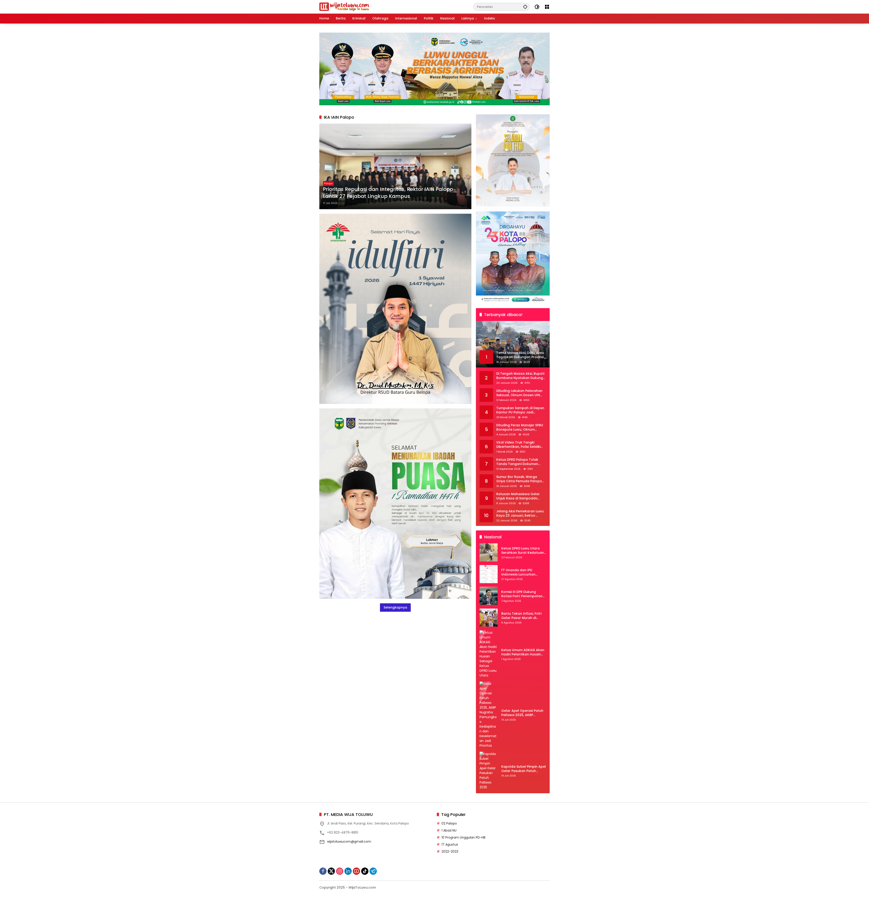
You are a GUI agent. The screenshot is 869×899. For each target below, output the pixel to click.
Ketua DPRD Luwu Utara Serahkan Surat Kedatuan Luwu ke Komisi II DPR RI (522, 550)
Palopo (328, 183)
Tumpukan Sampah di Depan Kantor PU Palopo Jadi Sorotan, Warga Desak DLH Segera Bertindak (520, 410)
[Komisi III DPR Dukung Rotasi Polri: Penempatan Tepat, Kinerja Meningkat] (489, 596)
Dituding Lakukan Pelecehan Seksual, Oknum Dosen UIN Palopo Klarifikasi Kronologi (519, 393)
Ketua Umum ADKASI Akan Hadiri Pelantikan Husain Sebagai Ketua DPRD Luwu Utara (522, 652)
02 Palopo (449, 823)
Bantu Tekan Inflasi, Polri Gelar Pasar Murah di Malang (521, 615)
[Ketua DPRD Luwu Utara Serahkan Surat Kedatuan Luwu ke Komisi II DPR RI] (489, 552)
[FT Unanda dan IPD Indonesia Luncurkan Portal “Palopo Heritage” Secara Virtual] (489, 574)
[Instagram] (339, 871)
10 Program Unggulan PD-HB (463, 837)
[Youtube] (356, 871)
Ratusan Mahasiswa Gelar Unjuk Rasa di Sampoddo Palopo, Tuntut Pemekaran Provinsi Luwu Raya (518, 496)
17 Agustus (450, 844)
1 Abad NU (449, 830)
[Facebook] (323, 871)
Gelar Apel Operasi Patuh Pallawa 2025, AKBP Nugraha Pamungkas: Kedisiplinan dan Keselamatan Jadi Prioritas (523, 713)
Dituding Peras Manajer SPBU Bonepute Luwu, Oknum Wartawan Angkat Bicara (519, 427)
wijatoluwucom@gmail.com (349, 841)
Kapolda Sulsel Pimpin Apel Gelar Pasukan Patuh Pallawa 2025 (523, 769)
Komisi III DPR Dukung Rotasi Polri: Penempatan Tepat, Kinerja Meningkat (521, 594)
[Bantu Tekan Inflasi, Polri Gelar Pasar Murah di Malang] (489, 618)
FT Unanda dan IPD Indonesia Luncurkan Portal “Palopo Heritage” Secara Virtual (521, 572)
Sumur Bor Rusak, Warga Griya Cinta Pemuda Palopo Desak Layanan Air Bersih (519, 479)
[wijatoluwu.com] (344, 6)
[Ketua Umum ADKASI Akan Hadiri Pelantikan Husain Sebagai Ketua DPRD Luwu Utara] (489, 654)
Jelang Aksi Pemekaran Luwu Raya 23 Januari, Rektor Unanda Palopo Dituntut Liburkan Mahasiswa (520, 513)
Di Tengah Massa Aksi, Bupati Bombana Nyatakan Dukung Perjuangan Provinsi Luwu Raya (520, 376)
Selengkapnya (395, 607)
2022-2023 (450, 851)
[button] (525, 6)
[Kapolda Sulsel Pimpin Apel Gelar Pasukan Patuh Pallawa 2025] (489, 771)
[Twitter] (331, 871)
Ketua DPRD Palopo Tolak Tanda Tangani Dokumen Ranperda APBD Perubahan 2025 (518, 462)
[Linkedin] (348, 871)
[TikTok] (364, 871)
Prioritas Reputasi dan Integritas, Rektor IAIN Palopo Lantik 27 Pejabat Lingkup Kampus (388, 193)
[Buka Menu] (547, 7)
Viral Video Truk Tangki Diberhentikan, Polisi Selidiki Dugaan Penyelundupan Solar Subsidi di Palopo (520, 444)
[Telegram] (373, 871)
